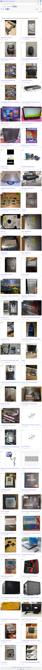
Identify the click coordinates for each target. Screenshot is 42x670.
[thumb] (4, 9)
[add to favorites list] (1, 39)
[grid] (6, 9)
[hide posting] (19, 39)
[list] (1, 9)
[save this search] (40, 4)
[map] (10, 9)
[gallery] (8, 9)
